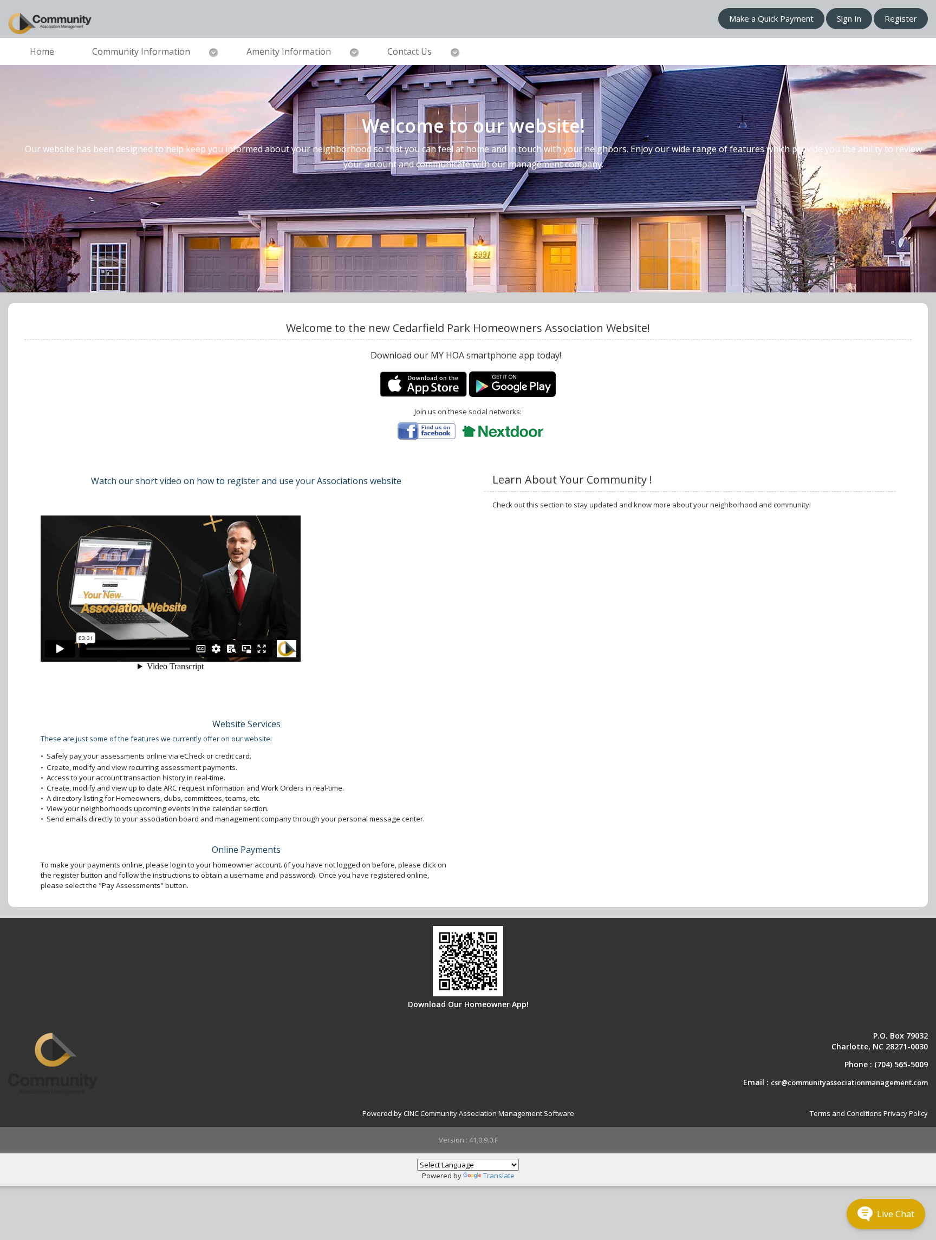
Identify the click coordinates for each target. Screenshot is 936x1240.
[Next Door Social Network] (502, 430)
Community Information (141, 51)
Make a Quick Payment (771, 18)
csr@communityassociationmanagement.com (849, 1082)
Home (42, 51)
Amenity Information (288, 51)
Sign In (849, 18)
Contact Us (409, 51)
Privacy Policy (905, 1113)
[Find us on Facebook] (426, 430)
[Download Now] (424, 383)
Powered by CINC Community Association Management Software (468, 1113)
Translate (499, 1175)
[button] (886, 1214)
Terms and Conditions (846, 1113)
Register (901, 18)
